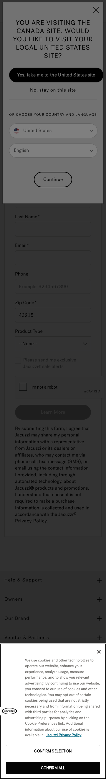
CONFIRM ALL (53, 767)
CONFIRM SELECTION (53, 751)
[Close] (98, 651)
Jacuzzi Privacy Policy (64, 735)
